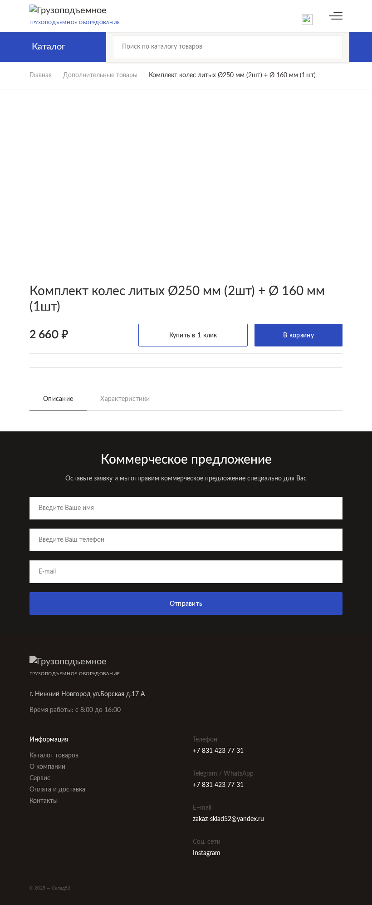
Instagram (206, 853)
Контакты (43, 801)
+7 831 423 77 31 (218, 751)
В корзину (298, 335)
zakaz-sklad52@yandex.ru (228, 819)
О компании (47, 767)
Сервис (39, 778)
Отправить (186, 604)
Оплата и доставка (57, 789)
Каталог (48, 46)
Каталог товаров (53, 755)
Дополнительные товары (100, 75)
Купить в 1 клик (193, 335)
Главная (40, 75)
